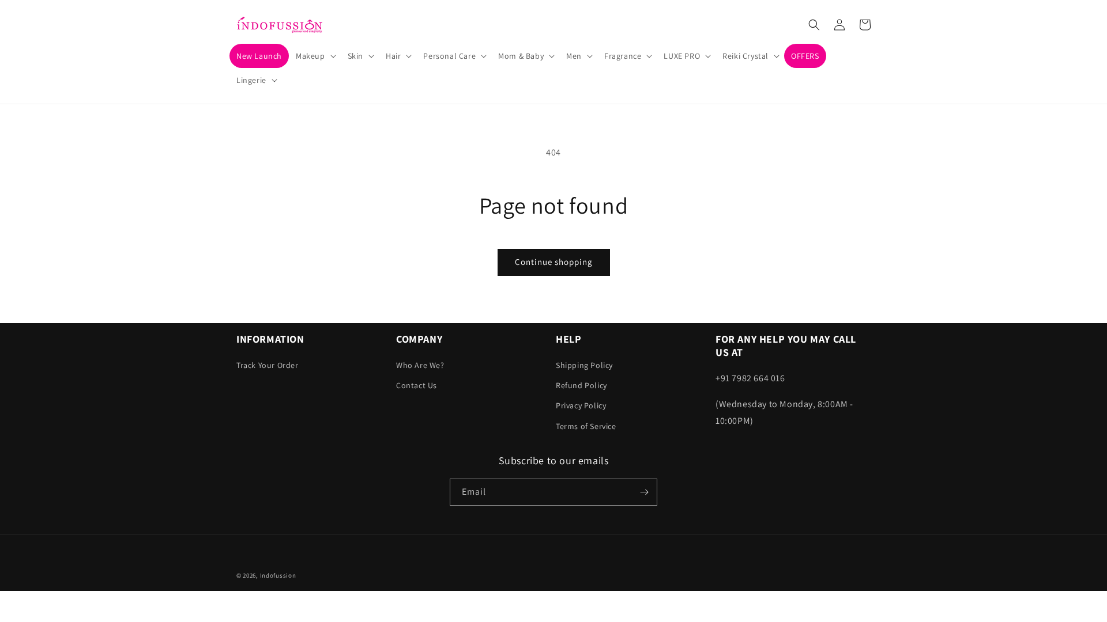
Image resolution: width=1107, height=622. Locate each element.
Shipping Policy (584, 365)
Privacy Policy (581, 405)
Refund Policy (581, 385)
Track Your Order (267, 365)
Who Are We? (420, 365)
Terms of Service (586, 426)
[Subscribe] (644, 492)
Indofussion (278, 575)
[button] (315, 56)
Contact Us (416, 385)
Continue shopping (554, 261)
